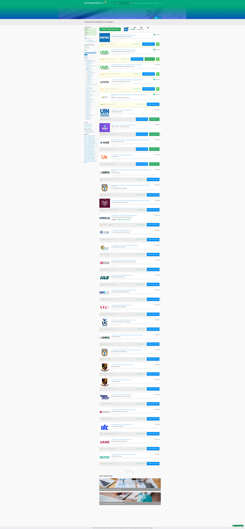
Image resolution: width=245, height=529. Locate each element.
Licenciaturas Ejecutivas (92, 41)
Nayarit (88, 111)
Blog (160, 3)
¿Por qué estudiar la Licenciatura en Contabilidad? (110, 489)
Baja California (89, 88)
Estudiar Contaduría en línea (116, 41)
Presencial (87, 47)
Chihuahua (88, 103)
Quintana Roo (89, 105)
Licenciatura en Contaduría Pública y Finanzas (124, 215)
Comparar (157, 34)
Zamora (89, 70)
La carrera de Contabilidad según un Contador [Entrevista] (112, 503)
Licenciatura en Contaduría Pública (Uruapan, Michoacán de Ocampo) (130, 200)
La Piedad (89, 74)
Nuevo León (89, 83)
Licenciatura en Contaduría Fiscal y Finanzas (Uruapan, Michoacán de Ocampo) (130, 185)
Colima (88, 112)
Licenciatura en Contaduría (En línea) (121, 110)
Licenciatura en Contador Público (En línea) (123, 320)
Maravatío (89, 79)
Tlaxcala (88, 116)
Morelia (89, 67)
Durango (88, 107)
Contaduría (109, 26)
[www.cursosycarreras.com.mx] (95, 3)
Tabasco (88, 104)
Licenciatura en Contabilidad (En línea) (122, 155)
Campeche (88, 108)
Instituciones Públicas (89, 132)
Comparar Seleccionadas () (110, 29)
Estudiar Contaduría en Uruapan (117, 177)
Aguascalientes (89, 101)
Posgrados (143, 3)
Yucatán (88, 96)
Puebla (88, 89)
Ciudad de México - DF (91, 61)
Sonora (88, 92)
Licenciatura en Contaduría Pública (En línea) (123, 35)
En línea (86, 46)
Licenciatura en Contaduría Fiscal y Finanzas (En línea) (126, 350)
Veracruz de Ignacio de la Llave (92, 84)
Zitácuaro (89, 76)
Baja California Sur (90, 115)
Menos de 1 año (88, 124)
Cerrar (151, 527)
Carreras (135, 3)
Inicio (101, 26)
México (86, 58)
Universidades (155, 3)
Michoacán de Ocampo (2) (123, 219)
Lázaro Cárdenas (91, 72)
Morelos (89, 78)
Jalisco (88, 64)
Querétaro (88, 93)
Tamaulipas (89, 63)
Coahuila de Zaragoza (90, 91)
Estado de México (90, 60)
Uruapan (89, 68)
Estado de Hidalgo (90, 99)
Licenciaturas (90, 40)
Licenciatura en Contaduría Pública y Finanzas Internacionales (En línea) (129, 95)
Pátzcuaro (89, 71)
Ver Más (85, 162)
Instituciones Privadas (89, 130)
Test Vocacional (149, 3)
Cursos (139, 3)
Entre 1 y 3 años (88, 125)
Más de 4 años (88, 126)
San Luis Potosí (89, 95)
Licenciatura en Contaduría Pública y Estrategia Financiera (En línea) (130, 140)
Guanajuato (89, 87)
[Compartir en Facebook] (152, 17)
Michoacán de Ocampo (91, 65)
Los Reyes (89, 80)
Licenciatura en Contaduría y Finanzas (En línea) (124, 245)
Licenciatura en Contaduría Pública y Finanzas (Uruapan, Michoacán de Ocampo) (131, 170)
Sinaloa (88, 119)
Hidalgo (89, 82)
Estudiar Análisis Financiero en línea (117, 102)
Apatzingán (89, 75)
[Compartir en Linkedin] (159, 17)
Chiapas (88, 100)
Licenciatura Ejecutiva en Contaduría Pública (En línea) (126, 64)
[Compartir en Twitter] (156, 17)
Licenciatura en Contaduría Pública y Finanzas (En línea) (127, 79)
